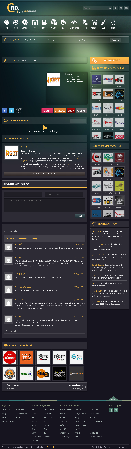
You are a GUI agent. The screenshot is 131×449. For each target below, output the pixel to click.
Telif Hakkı (19, 417)
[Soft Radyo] (59, 372)
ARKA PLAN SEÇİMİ (112, 60)
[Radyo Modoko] (76, 372)
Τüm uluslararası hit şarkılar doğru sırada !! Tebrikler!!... (108, 284)
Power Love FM (96, 437)
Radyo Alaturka (96, 86)
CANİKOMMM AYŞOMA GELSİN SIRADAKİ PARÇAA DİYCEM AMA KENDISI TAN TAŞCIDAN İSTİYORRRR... (109, 293)
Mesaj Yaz (115, 40)
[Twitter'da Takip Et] (121, 8)
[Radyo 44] (96, 214)
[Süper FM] (119, 136)
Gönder (80, 216)
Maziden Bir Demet (108, 194)
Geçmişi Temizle (78, 121)
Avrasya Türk (65, 433)
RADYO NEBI (13, 387)
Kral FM (108, 86)
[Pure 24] (43, 372)
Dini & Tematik (49, 410)
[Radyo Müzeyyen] (119, 185)
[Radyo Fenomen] (108, 122)
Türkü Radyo (65, 437)
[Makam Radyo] (108, 214)
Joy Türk (78, 429)
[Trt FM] (119, 107)
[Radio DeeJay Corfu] (26, 356)
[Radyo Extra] (119, 200)
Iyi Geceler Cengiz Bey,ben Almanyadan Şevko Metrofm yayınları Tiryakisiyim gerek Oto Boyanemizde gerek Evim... (108, 235)
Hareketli (47, 414)
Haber (34, 414)
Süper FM (93, 425)
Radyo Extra (119, 207)
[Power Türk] (96, 93)
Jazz (33, 417)
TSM (28, 60)
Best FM (96, 115)
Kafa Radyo (64, 425)
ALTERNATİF (81, 110)
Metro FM (79, 433)
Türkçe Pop (36, 437)
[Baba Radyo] (119, 93)
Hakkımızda (19, 410)
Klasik (46, 421)
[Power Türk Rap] (59, 356)
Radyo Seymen (120, 129)
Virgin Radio (95, 433)
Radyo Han (108, 207)
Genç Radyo (108, 179)
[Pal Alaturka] (108, 157)
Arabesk (35, 410)
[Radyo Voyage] (108, 136)
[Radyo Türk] (96, 157)
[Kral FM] (108, 79)
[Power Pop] (76, 356)
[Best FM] (96, 107)
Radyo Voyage (81, 425)
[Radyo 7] (108, 107)
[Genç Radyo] (108, 171)
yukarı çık (113, 398)
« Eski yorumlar (11, 231)
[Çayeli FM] (10, 372)
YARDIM (71, 110)
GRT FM (71, 164)
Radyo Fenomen (108, 129)
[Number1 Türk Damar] (10, 356)
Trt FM (120, 115)
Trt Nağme (97, 207)
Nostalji (47, 425)
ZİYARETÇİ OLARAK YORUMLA (16, 183)
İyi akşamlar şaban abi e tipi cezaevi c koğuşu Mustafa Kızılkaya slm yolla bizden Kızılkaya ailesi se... (108, 246)
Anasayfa (21, 60)
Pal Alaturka (108, 164)
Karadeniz (48, 417)
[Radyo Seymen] (119, 122)
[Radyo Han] (108, 200)
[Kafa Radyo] (96, 136)
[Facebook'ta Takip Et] (115, 8)
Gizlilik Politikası (8, 421)
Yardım (4, 417)
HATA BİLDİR (47, 110)
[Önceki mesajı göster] (123, 39)
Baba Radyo (119, 101)
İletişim (5, 414)
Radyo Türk (97, 164)
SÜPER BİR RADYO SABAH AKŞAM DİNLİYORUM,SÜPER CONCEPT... (40, 40)
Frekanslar (6, 410)
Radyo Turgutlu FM (96, 179)
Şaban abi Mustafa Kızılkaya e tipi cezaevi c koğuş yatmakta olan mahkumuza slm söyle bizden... (109, 257)
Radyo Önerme (21, 414)
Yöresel (35, 441)
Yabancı (47, 437)
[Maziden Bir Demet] (108, 185)
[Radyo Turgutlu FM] (96, 171)
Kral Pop (93, 429)
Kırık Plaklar (79, 437)
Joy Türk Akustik (96, 129)
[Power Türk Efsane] (43, 356)
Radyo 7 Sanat (120, 164)
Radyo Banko (108, 101)
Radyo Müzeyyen (120, 193)
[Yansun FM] (26, 372)
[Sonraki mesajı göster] (127, 39)
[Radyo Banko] (108, 93)
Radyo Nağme (97, 193)
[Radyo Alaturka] (96, 79)
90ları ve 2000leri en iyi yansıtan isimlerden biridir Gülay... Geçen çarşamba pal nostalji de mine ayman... (109, 303)
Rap (33, 429)
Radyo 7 (108, 115)
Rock (46, 429)
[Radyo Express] (119, 214)
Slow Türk (120, 86)
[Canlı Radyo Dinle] (22, 7)
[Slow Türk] (119, 79)
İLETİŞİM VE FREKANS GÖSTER (44, 174)
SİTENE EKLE (60, 110)
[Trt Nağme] (96, 200)
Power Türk (97, 101)
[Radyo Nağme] (96, 185)
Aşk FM (63, 429)
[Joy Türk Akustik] (96, 122)
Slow (34, 433)
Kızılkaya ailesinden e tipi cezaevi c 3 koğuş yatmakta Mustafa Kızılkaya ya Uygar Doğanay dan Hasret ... (108, 267)
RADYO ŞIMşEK (76, 387)
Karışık (34, 421)
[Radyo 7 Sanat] (119, 157)
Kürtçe (34, 425)
